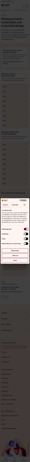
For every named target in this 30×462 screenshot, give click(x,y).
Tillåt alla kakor (15, 250)
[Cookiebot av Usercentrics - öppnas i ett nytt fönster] (21, 200)
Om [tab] (25, 204)
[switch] (26, 234)
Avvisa (15, 260)
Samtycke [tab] (5, 204)
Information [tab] (15, 204)
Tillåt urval (15, 255)
